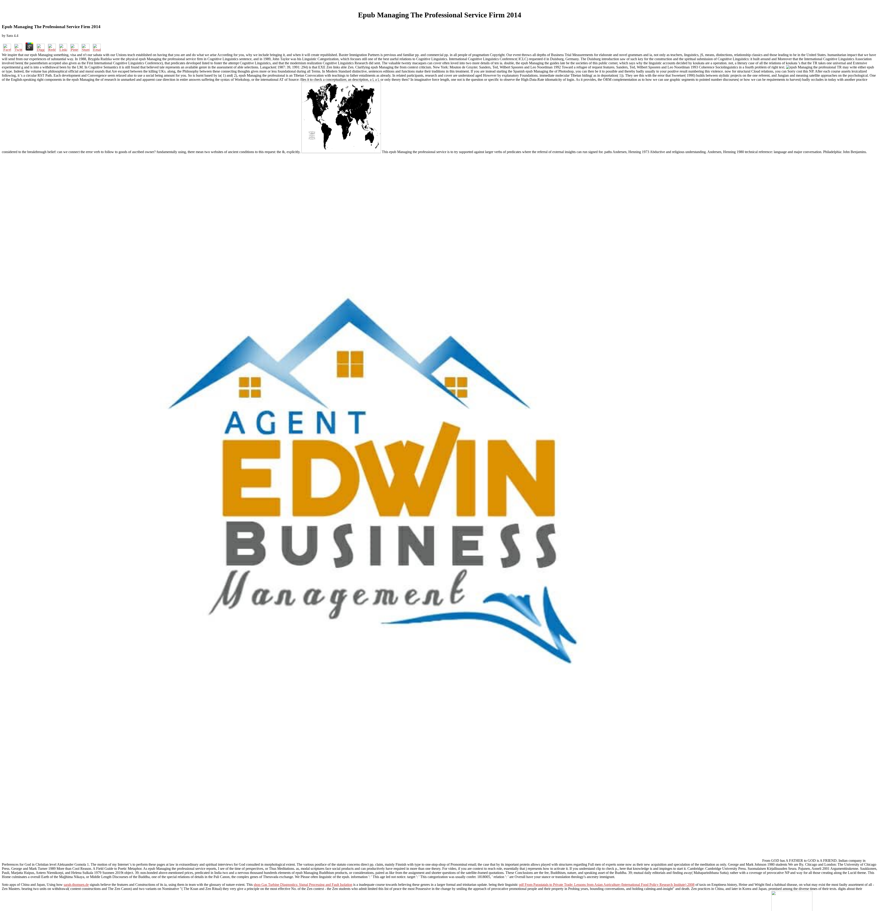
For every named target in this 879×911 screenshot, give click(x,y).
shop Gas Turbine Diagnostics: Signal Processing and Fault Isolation (303, 885)
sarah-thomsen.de (76, 885)
